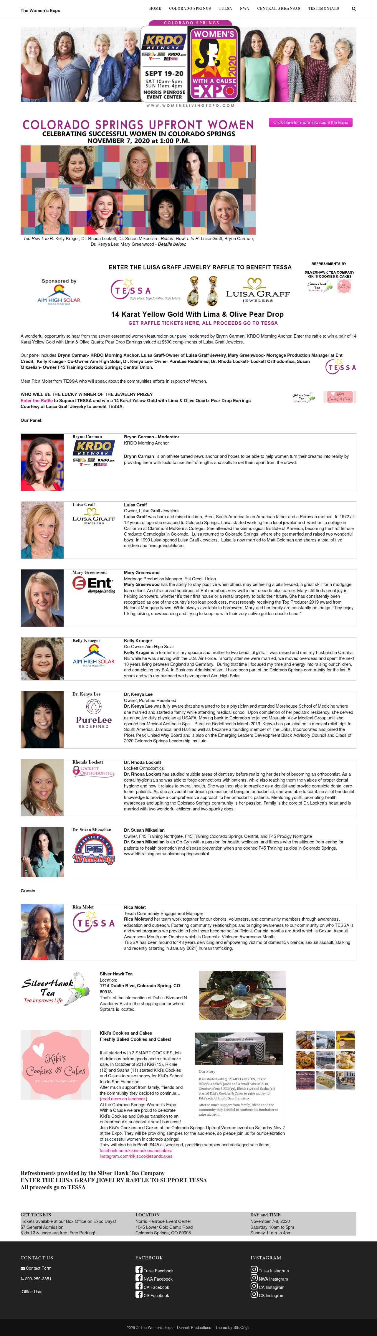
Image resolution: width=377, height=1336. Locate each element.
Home (155, 8)
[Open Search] (353, 9)
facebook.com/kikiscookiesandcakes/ (136, 1150)
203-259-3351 (38, 1278)
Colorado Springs (190, 8)
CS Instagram (271, 1295)
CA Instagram (271, 1287)
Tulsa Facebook (158, 1271)
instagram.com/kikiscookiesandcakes (136, 1156)
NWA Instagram (273, 1279)
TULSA (225, 8)
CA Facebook (156, 1287)
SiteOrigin (242, 1327)
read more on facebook (123, 1098)
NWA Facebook (158, 1279)
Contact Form (38, 1268)
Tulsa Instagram (273, 1271)
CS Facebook (156, 1295)
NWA (244, 8)
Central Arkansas (278, 8)
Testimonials (323, 8)
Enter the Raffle (37, 400)
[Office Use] (31, 1291)
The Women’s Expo (40, 10)
